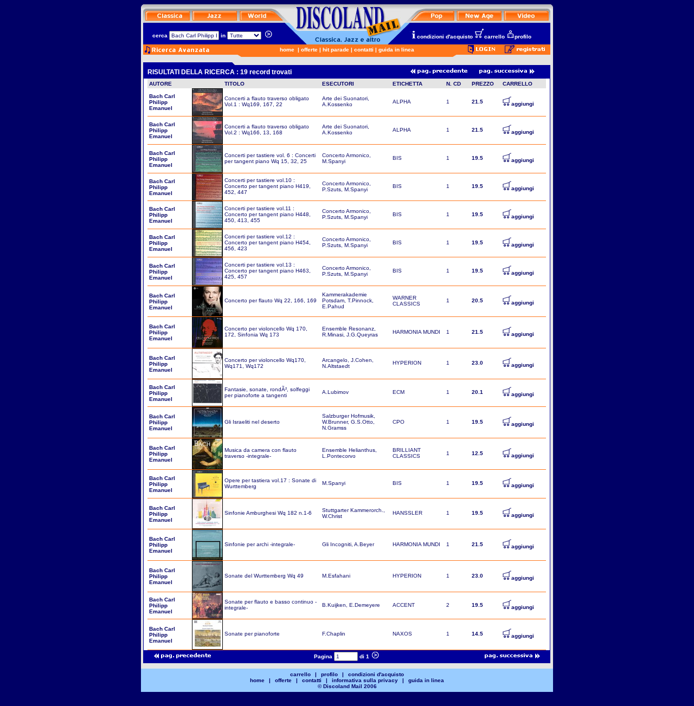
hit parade (336, 50)
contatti (364, 50)
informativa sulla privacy (365, 680)
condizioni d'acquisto (445, 37)
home (287, 50)
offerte (309, 50)
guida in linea (396, 50)
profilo (523, 37)
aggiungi (522, 104)
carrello (494, 37)
